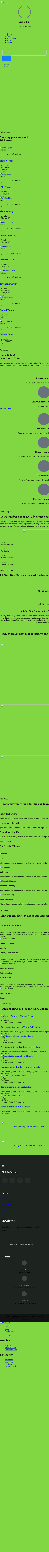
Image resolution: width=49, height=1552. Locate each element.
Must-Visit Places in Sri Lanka (15, 1106)
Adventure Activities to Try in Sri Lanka (20, 1027)
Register (7, 66)
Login (6, 64)
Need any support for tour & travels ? (30, 1126)
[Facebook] (12, 1180)
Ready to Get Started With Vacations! (30, 1145)
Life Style (8, 1364)
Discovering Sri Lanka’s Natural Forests (20, 1067)
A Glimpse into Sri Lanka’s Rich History (20, 1047)
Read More (5, 1034)
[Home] (4, 2)
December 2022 (11, 1350)
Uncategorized (10, 1366)
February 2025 (10, 1348)
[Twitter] (5, 1180)
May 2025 (8, 1345)
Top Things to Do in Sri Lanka (16, 1087)
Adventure (9, 1360)
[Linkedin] (28, 1180)
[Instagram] (20, 1180)
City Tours (9, 1362)
